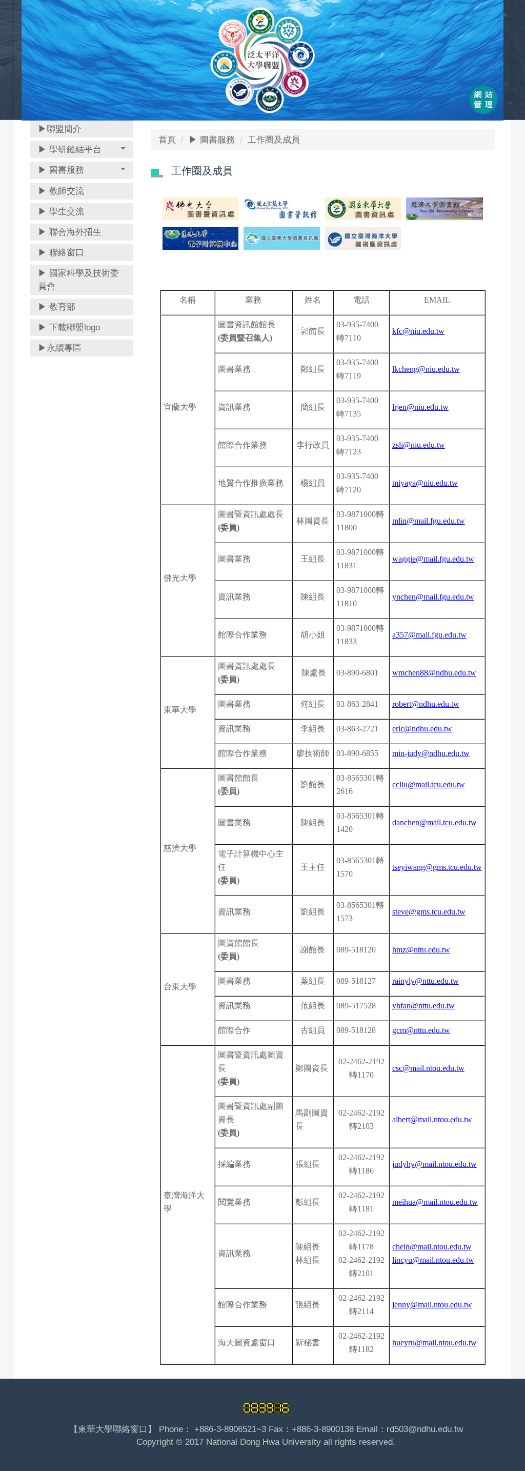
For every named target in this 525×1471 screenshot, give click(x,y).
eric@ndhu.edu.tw (422, 728)
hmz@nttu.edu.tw (421, 949)
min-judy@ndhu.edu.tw (431, 753)
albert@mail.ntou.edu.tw (432, 1119)
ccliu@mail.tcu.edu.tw (428, 784)
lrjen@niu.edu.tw (420, 407)
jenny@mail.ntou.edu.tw (432, 1304)
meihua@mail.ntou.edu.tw (435, 1202)
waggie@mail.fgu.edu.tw (433, 558)
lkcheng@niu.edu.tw (426, 369)
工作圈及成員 (274, 140)
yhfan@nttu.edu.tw (423, 1005)
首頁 (167, 140)
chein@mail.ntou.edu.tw (432, 1246)
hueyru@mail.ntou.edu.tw (434, 1342)
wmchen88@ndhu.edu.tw (434, 672)
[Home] (262, 60)
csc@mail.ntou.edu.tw (428, 1068)
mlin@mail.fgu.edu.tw (428, 520)
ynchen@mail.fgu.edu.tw (433, 596)
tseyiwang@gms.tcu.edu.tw (437, 867)
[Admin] (483, 101)
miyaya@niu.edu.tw (425, 483)
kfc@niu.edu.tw (418, 331)
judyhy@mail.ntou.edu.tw (434, 1164)
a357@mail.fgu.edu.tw (429, 634)
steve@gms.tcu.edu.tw (429, 911)
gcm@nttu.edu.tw (421, 1030)
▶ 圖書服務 (212, 140)
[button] (81, 149)
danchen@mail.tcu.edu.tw (434, 822)
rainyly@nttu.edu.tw (425, 981)
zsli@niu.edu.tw (418, 445)
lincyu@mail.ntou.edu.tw (433, 1260)
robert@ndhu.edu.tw (425, 704)
